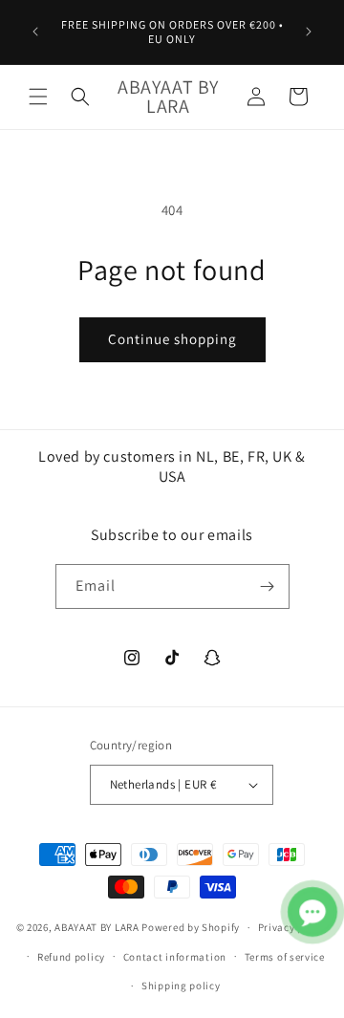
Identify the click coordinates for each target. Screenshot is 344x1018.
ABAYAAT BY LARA (97, 927)
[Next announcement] (309, 32)
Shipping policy (181, 985)
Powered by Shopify (190, 927)
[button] (38, 97)
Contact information (174, 957)
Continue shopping (172, 339)
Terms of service (285, 957)
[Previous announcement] (35, 32)
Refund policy (71, 957)
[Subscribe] (268, 586)
